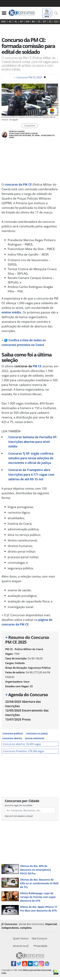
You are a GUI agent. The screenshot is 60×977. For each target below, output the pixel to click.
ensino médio (11, 312)
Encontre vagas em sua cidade (18, 805)
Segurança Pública (39, 667)
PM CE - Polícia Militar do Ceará (24, 649)
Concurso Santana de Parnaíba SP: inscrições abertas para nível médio (32, 441)
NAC (3, 21)
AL (15, 21)
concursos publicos (12, 733)
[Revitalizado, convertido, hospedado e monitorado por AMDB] (55, 972)
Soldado (20, 663)
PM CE (37, 366)
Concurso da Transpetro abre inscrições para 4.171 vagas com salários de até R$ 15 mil (31, 474)
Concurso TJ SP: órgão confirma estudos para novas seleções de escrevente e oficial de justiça (30, 458)
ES (50, 21)
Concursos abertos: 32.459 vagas (22, 744)
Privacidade (40, 946)
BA (33, 21)
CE (39, 21)
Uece (26, 681)
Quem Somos (21, 938)
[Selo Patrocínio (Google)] (46, 12)
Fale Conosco (39, 938)
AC (10, 21)
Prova (17, 719)
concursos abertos (12, 738)
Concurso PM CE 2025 (28, 77)
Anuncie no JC (21, 946)
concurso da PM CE (18, 184)
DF (44, 21)
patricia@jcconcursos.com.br (23, 133)
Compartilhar (29, 125)
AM (27, 21)
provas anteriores (34, 738)
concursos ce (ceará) (37, 733)
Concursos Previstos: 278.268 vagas (23, 751)
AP (21, 21)
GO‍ (56, 21)
